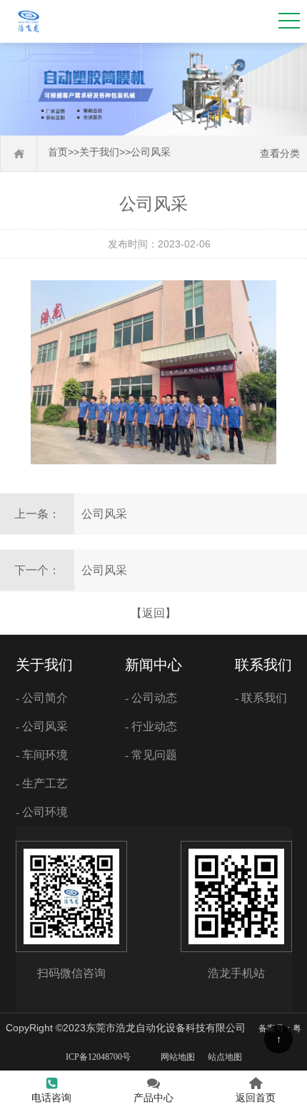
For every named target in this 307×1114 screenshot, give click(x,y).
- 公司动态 (151, 698)
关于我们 (99, 152)
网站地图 (178, 1057)
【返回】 (153, 613)
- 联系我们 (261, 698)
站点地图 (225, 1057)
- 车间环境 (42, 755)
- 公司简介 (42, 698)
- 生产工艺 (42, 783)
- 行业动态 (151, 726)
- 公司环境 (42, 812)
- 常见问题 (151, 755)
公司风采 (151, 152)
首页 (58, 152)
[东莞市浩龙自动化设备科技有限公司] (28, 32)
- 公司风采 (42, 726)
